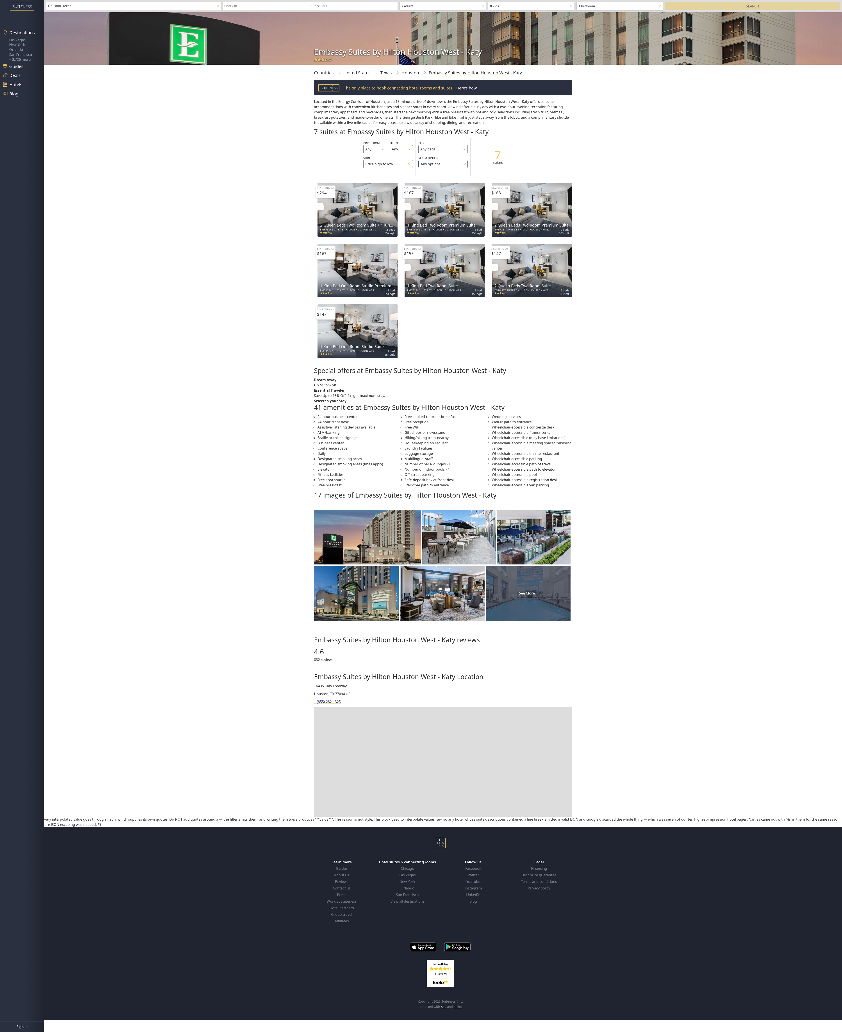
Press (341, 894)
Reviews (341, 881)
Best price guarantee (539, 875)
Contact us (342, 888)
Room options (429, 161)
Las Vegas (17, 39)
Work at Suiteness (342, 901)
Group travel (341, 914)
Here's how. (467, 88)
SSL (443, 1007)
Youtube (473, 881)
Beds (421, 143)
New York (17, 44)
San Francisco (20, 54)
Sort (366, 158)
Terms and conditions (539, 881)
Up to (394, 143)
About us (341, 875)
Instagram (473, 888)
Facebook (473, 868)
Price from (371, 143)
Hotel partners (342, 907)
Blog (473, 901)
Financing (539, 868)
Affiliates (342, 921)
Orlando (16, 49)
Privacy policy (539, 888)
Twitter (473, 875)
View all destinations (408, 901)
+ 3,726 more (20, 59)
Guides (342, 868)
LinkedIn (473, 894)
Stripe (458, 1007)
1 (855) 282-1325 (327, 701)
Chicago (407, 868)
